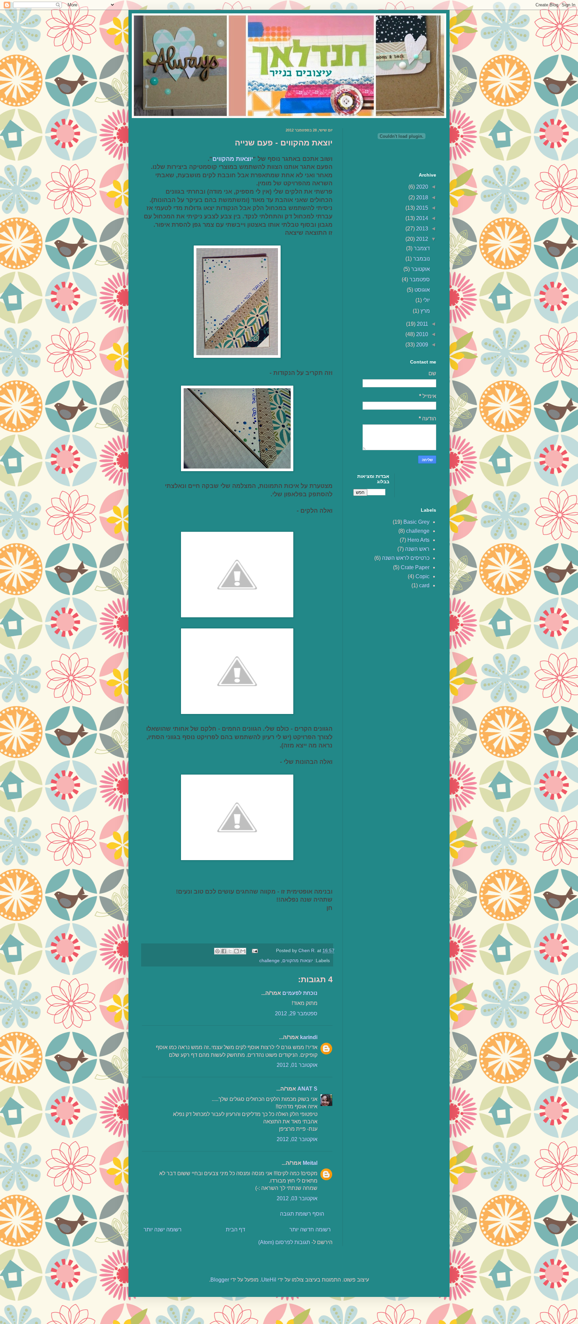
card (424, 585)
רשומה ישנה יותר (162, 1229)
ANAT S (307, 1089)
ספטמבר (419, 279)
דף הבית (235, 1229)
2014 (421, 218)
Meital (310, 1163)
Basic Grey (416, 522)
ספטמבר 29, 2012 (296, 1013)
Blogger (219, 1280)
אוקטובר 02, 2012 (297, 1139)
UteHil (268, 1280)
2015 (421, 208)
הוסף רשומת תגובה (302, 1214)
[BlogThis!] (236, 951)
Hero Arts (418, 540)
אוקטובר (420, 269)
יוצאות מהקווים (232, 159)
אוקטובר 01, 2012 (297, 1065)
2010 (421, 334)
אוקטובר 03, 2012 (297, 1198)
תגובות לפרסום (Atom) (284, 1242)
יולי (426, 300)
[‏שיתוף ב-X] (230, 951)
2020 (421, 187)
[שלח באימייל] (242, 951)
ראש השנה (417, 549)
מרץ (424, 311)
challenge (269, 960)
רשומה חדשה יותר (310, 1229)
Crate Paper (415, 567)
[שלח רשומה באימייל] (255, 950)
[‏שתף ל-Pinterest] (217, 951)
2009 (421, 344)
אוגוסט (421, 290)
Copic (422, 576)
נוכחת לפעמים (299, 993)
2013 (421, 228)
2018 (421, 197)
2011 (421, 324)
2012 (421, 239)
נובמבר (421, 259)
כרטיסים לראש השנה (405, 558)
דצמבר (421, 248)
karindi (308, 1037)
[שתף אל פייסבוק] (223, 951)
